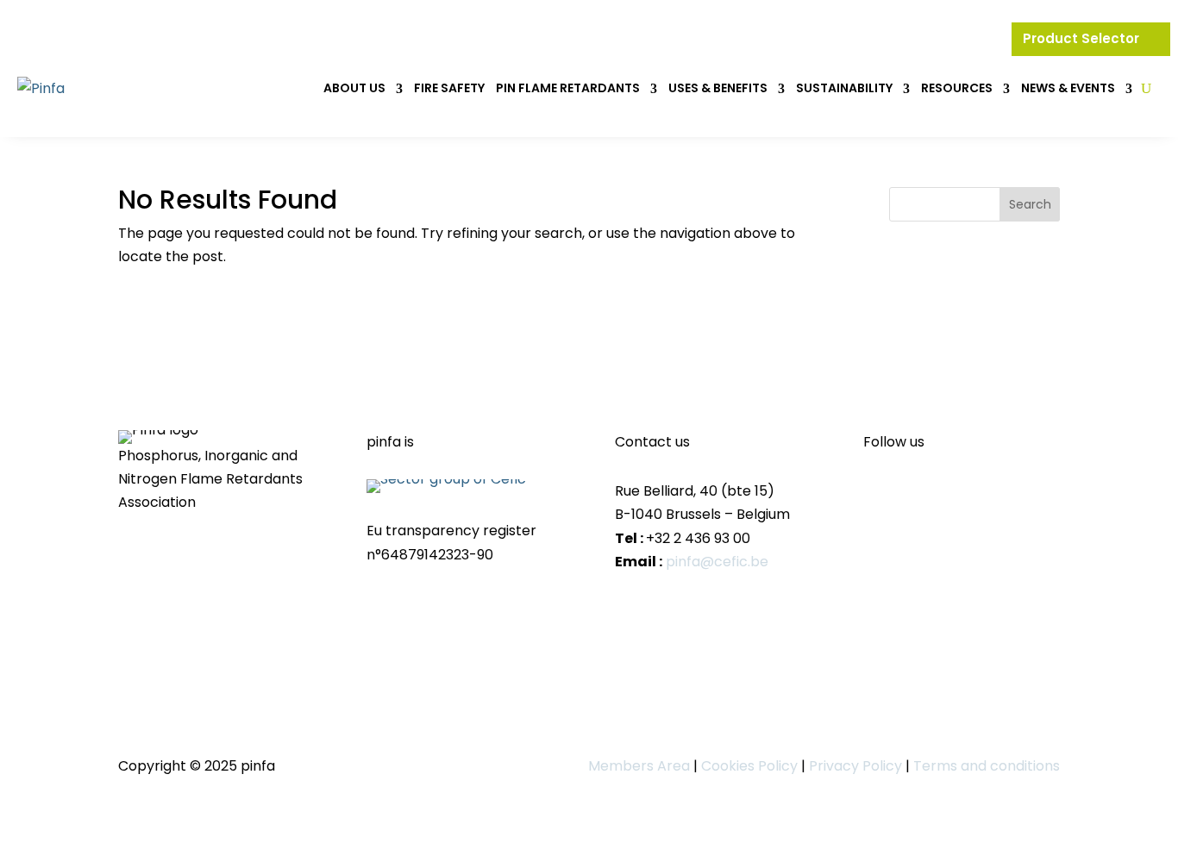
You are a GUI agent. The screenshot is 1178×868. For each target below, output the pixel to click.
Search (1030, 204)
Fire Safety (449, 88)
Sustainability (844, 88)
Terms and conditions (986, 766)
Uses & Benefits (718, 88)
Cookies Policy (749, 766)
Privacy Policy (855, 766)
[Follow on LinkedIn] (877, 493)
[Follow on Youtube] (911, 493)
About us (354, 88)
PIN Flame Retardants (568, 88)
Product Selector (1083, 38)
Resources (957, 88)
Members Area (639, 766)
